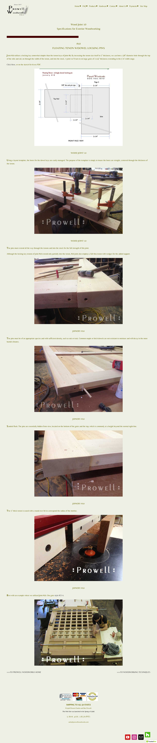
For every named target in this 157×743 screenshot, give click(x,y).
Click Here (11, 64)
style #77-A (59, 595)
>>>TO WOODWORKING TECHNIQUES (133, 672)
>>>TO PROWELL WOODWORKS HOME (24, 672)
